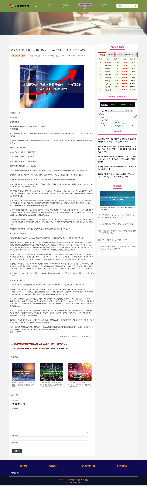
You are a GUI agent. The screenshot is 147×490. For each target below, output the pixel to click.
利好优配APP (66, 5)
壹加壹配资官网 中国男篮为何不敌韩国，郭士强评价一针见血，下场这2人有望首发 (117, 247)
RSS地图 (77, 480)
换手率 (134, 54)
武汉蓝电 (108, 75)
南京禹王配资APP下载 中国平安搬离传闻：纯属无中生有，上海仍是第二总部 (43, 348)
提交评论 (17, 451)
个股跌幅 (110, 54)
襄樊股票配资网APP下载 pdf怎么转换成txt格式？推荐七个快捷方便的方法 (42, 344)
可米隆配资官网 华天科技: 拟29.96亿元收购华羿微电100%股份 (117, 208)
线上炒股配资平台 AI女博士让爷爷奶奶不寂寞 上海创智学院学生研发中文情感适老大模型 (117, 216)
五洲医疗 (108, 87)
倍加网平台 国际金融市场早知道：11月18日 (114, 240)
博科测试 (108, 68)
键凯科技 (108, 81)
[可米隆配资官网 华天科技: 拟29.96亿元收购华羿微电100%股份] (117, 198)
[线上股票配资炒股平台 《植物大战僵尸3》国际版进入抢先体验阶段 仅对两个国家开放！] (51, 372)
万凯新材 (108, 78)
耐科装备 (108, 72)
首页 (36, 5)
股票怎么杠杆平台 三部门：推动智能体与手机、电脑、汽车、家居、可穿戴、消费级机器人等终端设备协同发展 (117, 149)
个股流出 (127, 54)
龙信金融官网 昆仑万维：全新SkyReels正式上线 (115, 224)
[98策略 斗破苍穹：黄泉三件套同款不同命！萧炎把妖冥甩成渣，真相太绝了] (23, 372)
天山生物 (108, 65)
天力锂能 (108, 62)
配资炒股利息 (105, 5)
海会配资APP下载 (19, 56)
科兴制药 (108, 84)
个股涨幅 (101, 54)
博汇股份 (108, 90)
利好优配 (50, 5)
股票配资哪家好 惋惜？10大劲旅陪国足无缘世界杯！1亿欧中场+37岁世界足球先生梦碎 (116, 175)
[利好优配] (19, 6)
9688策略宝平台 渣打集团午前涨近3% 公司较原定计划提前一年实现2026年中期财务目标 (117, 140)
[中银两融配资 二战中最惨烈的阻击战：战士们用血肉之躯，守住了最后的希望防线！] (79, 372)
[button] (99, 115)
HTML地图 (84, 480)
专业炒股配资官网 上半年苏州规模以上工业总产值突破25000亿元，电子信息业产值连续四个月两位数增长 (117, 159)
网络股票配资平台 (86, 5)
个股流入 (118, 54)
